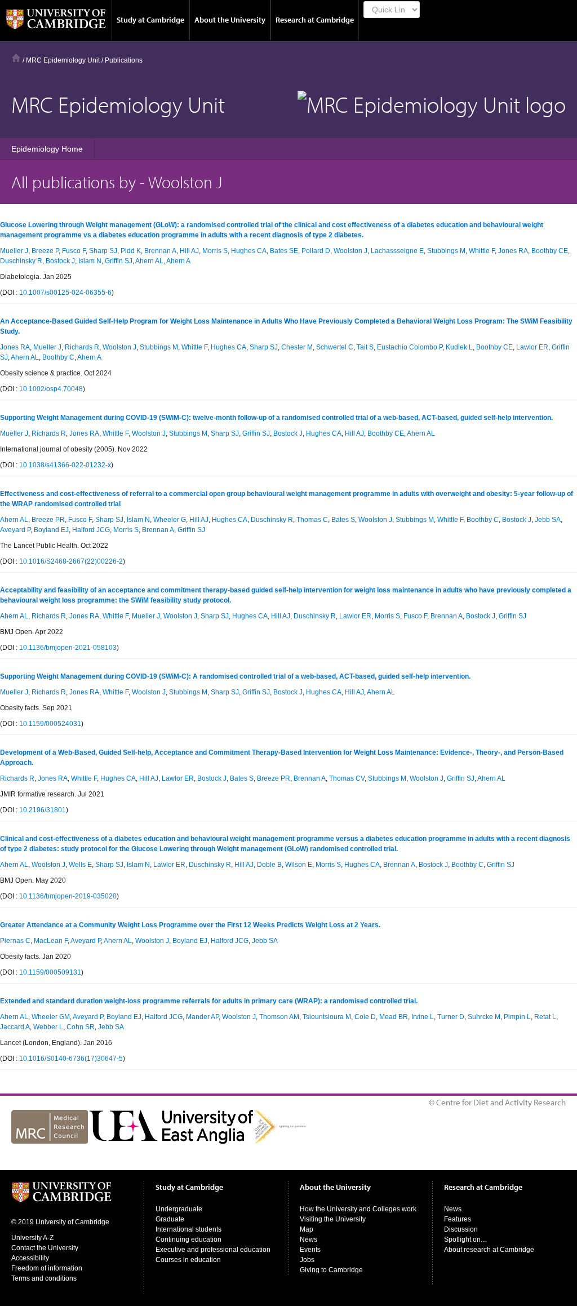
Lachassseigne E (397, 251)
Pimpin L (517, 1017)
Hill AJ (189, 251)
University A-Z (32, 1238)
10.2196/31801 (42, 810)
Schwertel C (334, 347)
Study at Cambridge (150, 20)
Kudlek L (459, 347)
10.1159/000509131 (50, 972)
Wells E (80, 865)
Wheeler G (169, 520)
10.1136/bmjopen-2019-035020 (68, 896)
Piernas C (15, 941)
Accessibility (30, 1258)
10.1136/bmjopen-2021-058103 (68, 648)
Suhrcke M (484, 1017)
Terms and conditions (44, 1278)
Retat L (545, 1017)
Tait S (365, 347)
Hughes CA (249, 251)
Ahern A (178, 261)
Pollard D (315, 251)
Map (306, 1229)
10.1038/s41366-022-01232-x (65, 465)
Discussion (461, 1229)
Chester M (297, 347)
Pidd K (131, 251)
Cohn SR (80, 1027)
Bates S (343, 520)
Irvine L (422, 1017)
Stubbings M (446, 251)
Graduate (170, 1219)
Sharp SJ (103, 251)
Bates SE (284, 251)
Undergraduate (179, 1209)
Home (16, 58)
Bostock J (60, 261)
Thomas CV (347, 778)
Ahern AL (149, 261)
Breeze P (45, 251)
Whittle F (482, 251)
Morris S (215, 251)
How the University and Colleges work (358, 1209)
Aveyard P (15, 530)
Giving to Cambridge (331, 1270)
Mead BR (393, 1017)
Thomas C (312, 520)
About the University (229, 20)
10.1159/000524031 (50, 724)
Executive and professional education (213, 1250)
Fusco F (74, 251)
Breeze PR (48, 520)
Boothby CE (549, 251)
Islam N (89, 261)
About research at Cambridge (489, 1250)
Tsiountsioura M (327, 1017)
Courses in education (188, 1260)
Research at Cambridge (315, 20)
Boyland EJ (51, 530)
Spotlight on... (465, 1239)
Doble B (269, 865)
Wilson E (298, 865)
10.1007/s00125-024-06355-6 (65, 292)
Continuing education (188, 1239)
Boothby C (58, 357)
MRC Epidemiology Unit (63, 60)
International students (188, 1229)
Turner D (450, 1017)
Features (457, 1219)
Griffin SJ (118, 261)
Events (310, 1250)
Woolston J (350, 251)
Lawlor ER (532, 347)
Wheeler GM (51, 1017)
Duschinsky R (21, 261)
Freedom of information (46, 1268)
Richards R (82, 347)
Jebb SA (548, 520)
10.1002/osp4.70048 (51, 389)
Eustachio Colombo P (409, 347)
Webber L (48, 1027)
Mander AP (202, 1017)
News (308, 1239)
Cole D (365, 1017)
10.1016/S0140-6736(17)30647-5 (71, 1058)
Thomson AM (279, 1017)
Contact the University (44, 1248)
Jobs (307, 1260)
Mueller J (14, 251)
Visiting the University (333, 1219)
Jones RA (513, 251)
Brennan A (160, 251)
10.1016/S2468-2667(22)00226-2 (71, 561)
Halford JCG (91, 530)
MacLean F (51, 941)
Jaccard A (15, 1027)
